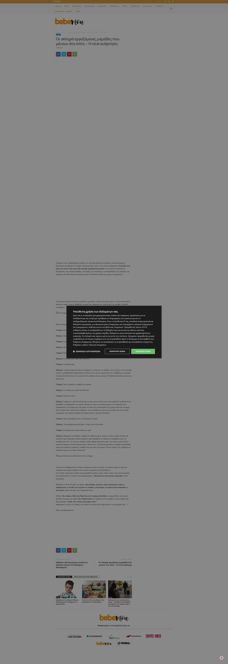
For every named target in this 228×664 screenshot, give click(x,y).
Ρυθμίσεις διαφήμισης (82, 342)
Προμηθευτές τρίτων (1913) (135, 327)
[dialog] (114, 332)
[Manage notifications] (221, 658)
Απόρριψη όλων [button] (117, 351)
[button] (86, 351)
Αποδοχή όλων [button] (143, 351)
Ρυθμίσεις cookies (80, 345)
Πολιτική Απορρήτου (97, 345)
